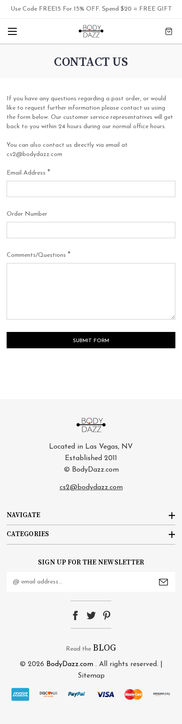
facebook (75, 615)
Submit (163, 582)
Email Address (28, 173)
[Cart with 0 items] (168, 31)
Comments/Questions (39, 255)
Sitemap (91, 675)
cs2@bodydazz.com (91, 487)
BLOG (104, 648)
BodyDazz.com (69, 664)
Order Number (27, 214)
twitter (91, 615)
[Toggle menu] (12, 31)
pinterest (106, 615)
